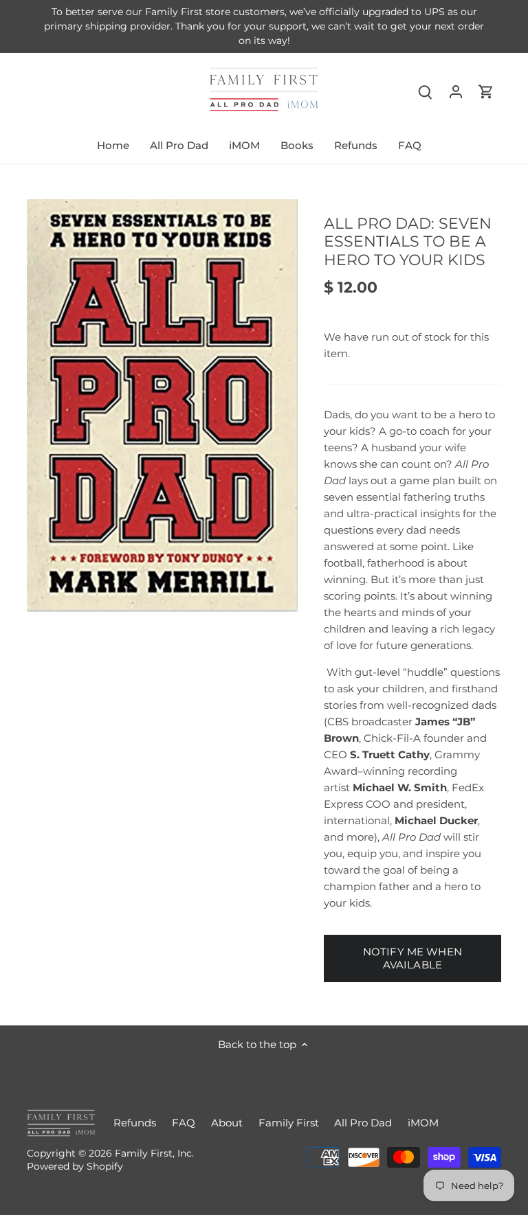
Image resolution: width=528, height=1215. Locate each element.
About (227, 1122)
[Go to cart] (486, 91)
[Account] (456, 91)
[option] (162, 406)
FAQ (183, 1122)
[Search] (425, 91)
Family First (288, 1122)
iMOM (423, 1122)
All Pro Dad (363, 1122)
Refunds (134, 1122)
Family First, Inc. (154, 1153)
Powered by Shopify (75, 1166)
